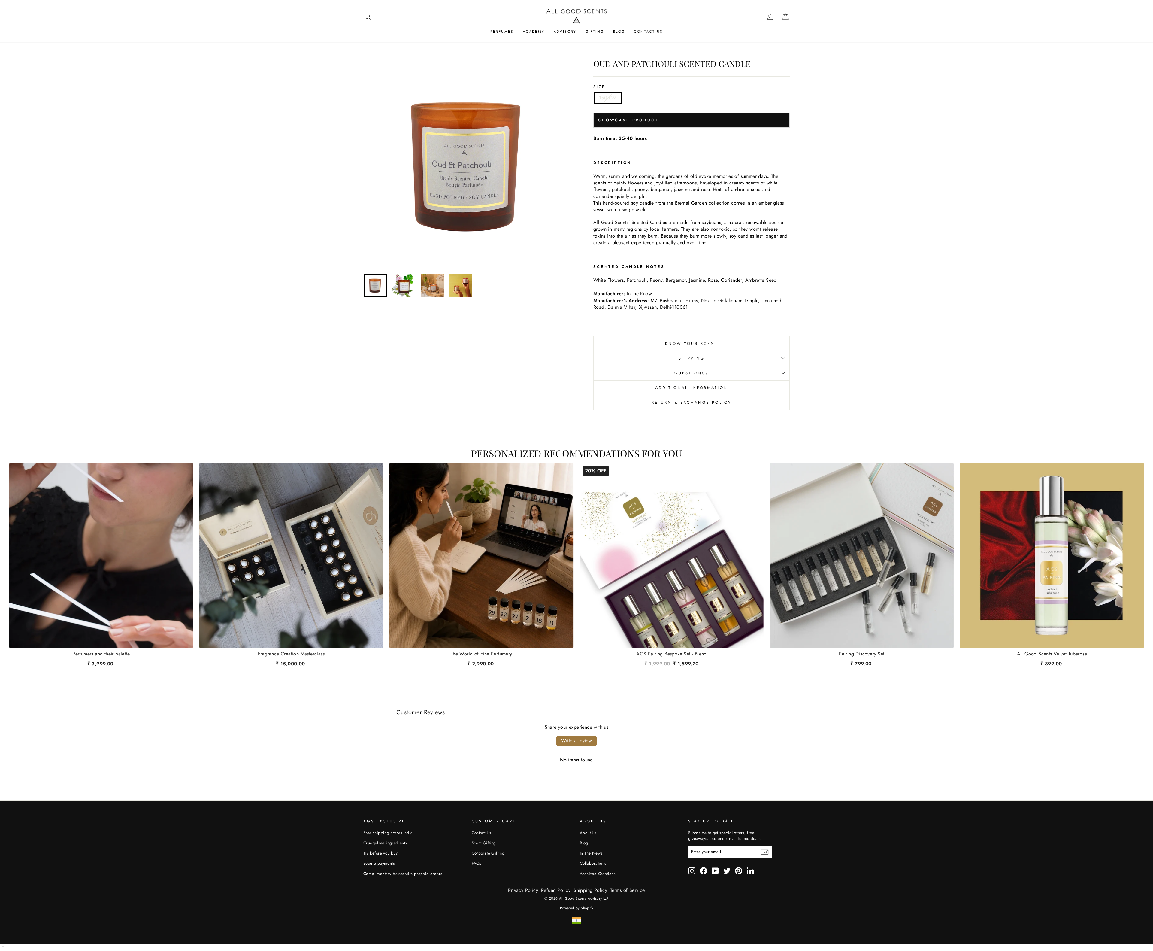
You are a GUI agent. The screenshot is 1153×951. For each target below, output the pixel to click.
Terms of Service (627, 890)
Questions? (691, 373)
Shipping (692, 358)
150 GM (607, 97)
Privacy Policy (523, 890)
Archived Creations (597, 873)
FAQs (477, 863)
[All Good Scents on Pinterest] (738, 870)
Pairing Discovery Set (861, 654)
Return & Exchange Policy (691, 402)
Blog (619, 31)
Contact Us (648, 31)
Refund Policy (555, 890)
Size (599, 87)
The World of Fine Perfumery (481, 654)
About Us (588, 833)
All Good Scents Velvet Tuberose (1052, 654)
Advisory (565, 31)
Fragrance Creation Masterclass (291, 654)
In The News (591, 853)
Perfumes (502, 31)
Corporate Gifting (488, 853)
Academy (534, 31)
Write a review (576, 740)
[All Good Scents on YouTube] (715, 870)
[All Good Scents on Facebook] (703, 870)
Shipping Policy (590, 890)
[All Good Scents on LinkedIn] (750, 870)
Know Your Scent (691, 343)
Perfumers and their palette (101, 654)
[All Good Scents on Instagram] (691, 870)
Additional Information (691, 387)
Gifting (595, 31)
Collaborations (593, 863)
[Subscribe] (765, 851)
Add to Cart (671, 662)
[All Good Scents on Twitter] (727, 870)
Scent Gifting (484, 843)
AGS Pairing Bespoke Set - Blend (671, 654)
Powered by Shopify (576, 908)
